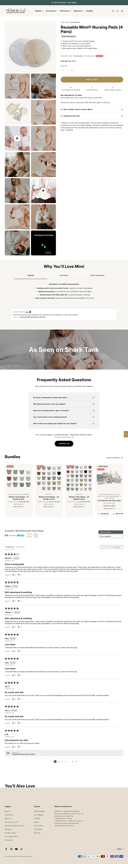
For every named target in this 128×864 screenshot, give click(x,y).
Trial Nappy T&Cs (11, 836)
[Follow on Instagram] (11, 849)
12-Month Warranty (92, 90)
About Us (8, 818)
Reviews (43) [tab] (10, 547)
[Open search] (102, 547)
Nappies (38, 11)
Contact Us (9, 815)
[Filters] (108, 547)
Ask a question (105, 536)
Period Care (64, 11)
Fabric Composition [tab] (97, 275)
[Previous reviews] (10, 314)
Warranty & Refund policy (14, 826)
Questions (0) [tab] (20, 547)
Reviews (37, 833)
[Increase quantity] (72, 70)
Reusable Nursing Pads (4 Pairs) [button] (23, 754)
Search (7, 811)
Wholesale (9, 840)
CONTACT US (64, 444)
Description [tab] (64, 275)
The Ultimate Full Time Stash (109, 501)
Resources (78, 11)
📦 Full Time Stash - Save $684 (64, 2)
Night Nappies (39, 811)
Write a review (105, 532)
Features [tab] (30, 275)
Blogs (36, 822)
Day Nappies (39, 815)
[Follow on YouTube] (16, 849)
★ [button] (126, 434)
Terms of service (11, 822)
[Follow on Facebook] (6, 849)
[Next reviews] (117, 314)
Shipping (8, 829)
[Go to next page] (76, 761)
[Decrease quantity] (64, 70)
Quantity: (64, 66)
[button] (66, 22)
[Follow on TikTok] (21, 849)
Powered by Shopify (26, 856)
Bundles (89, 11)
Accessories (51, 11)
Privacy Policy (10, 833)
